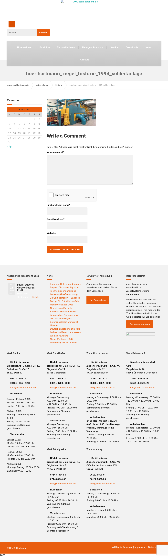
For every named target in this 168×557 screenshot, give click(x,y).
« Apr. (10, 146)
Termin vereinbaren (140, 324)
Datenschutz (154, 547)
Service (114, 47)
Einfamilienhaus (66, 47)
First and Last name (58, 205)
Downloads (132, 47)
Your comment (55, 152)
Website (51, 233)
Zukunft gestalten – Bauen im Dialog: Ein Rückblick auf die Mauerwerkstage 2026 (65, 301)
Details (35, 297)
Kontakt (84, 59)
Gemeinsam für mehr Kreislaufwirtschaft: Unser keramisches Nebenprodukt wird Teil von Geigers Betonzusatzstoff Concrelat (64, 315)
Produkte (45, 47)
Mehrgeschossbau (92, 47)
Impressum (140, 547)
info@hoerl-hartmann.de (23, 387)
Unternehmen (24, 47)
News (149, 47)
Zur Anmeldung (98, 300)
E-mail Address (55, 219)
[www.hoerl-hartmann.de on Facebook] (12, 24)
